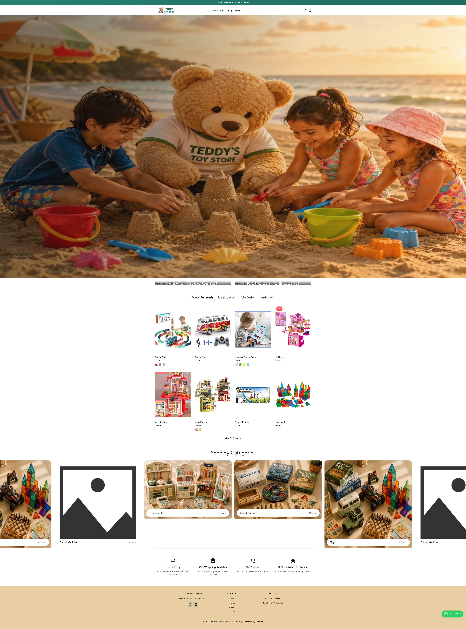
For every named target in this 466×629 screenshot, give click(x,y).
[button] (229, 272)
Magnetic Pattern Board (245, 357)
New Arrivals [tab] (202, 297)
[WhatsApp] (190, 604)
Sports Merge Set (242, 422)
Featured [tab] (266, 297)
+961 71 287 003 (274, 598)
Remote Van (200, 357)
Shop (230, 10)
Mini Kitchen (280, 357)
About (238, 10)
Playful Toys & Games (193, 283)
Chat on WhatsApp (274, 603)
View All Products (233, 438)
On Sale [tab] (247, 297)
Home (215, 10)
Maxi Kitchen (161, 422)
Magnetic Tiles (281, 422)
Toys (222, 10)
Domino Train (161, 357)
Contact (233, 611)
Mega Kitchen (201, 422)
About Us (233, 607)
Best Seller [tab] (227, 297)
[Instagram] (195, 604)
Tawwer (259, 621)
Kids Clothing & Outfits (273, 283)
